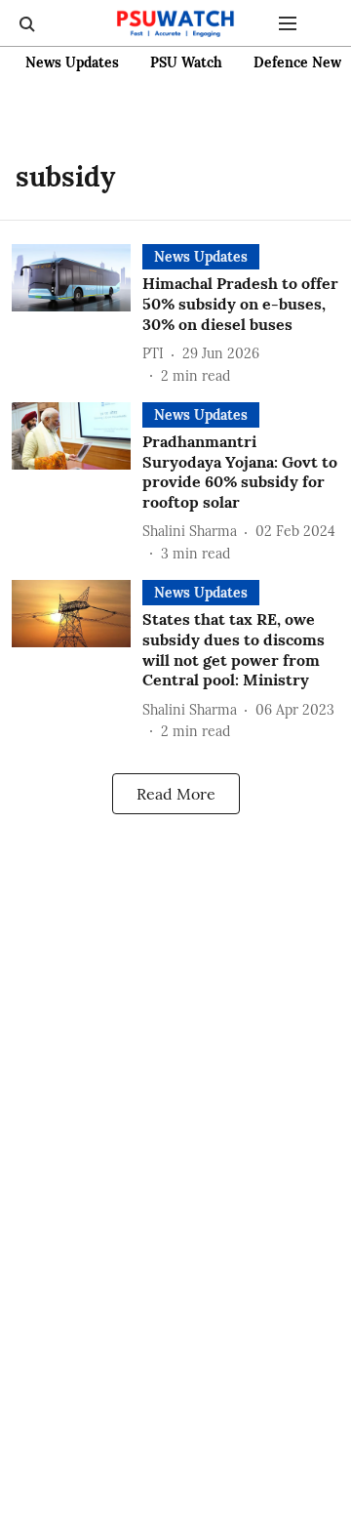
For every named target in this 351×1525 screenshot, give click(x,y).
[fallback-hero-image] (77, 315)
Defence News (301, 62)
